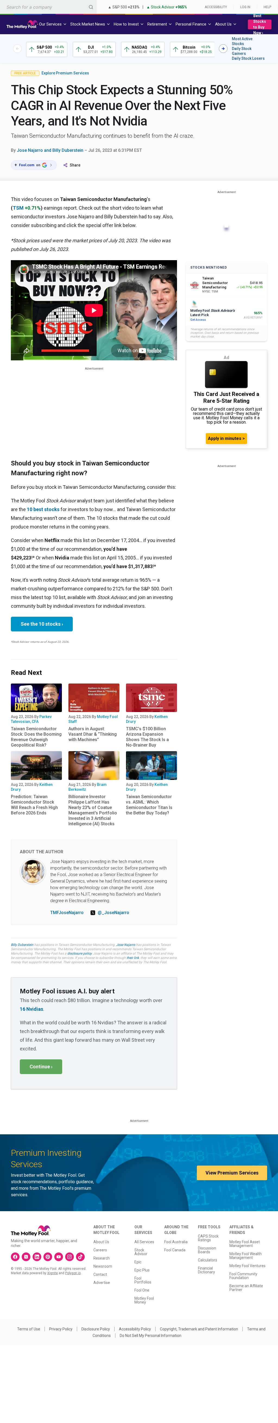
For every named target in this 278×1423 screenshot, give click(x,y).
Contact (100, 1274)
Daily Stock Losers (248, 58)
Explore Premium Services (65, 73)
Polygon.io (73, 1273)
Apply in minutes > (226, 438)
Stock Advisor (140, 1252)
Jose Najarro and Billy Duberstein (50, 150)
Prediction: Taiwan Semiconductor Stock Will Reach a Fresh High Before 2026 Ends (34, 805)
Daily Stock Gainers (241, 51)
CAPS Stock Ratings (208, 1238)
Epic (137, 1262)
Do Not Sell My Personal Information (150, 1335)
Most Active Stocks (242, 41)
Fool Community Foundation (243, 1276)
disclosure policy (79, 953)
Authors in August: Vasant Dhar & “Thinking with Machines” (92, 734)
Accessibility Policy (135, 1329)
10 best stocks (43, 509)
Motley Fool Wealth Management (245, 1256)
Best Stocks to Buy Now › (259, 24)
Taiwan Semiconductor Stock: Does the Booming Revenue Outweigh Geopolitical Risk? (36, 737)
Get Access (198, 320)
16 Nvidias (31, 1009)
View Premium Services (232, 1173)
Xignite (52, 1273)
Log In (245, 7)
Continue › (41, 1066)
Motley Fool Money (144, 1300)
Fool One (141, 1290)
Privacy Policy (60, 1329)
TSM (18, 208)
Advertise (101, 1282)
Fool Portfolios (142, 1280)
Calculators (207, 1260)
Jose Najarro (125, 945)
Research (101, 1258)
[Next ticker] (223, 48)
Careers (100, 1250)
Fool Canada (174, 1250)
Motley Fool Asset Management (244, 1244)
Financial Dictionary (206, 1270)
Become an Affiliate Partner (246, 1288)
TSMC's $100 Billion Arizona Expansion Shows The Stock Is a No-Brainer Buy (147, 737)
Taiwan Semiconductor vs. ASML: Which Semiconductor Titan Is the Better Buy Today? (149, 805)
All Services (144, 1242)
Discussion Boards (207, 1250)
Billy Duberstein (22, 945)
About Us (101, 1242)
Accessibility (216, 7)
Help (267, 7)
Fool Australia (176, 1242)
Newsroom (102, 1266)
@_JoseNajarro (113, 912)
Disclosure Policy (95, 1329)
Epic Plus (142, 1270)
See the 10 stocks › (42, 624)
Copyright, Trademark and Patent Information (199, 1329)
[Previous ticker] (17, 48)
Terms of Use (28, 1329)
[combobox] (48, 7)
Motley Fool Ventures (247, 1266)
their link (133, 958)
